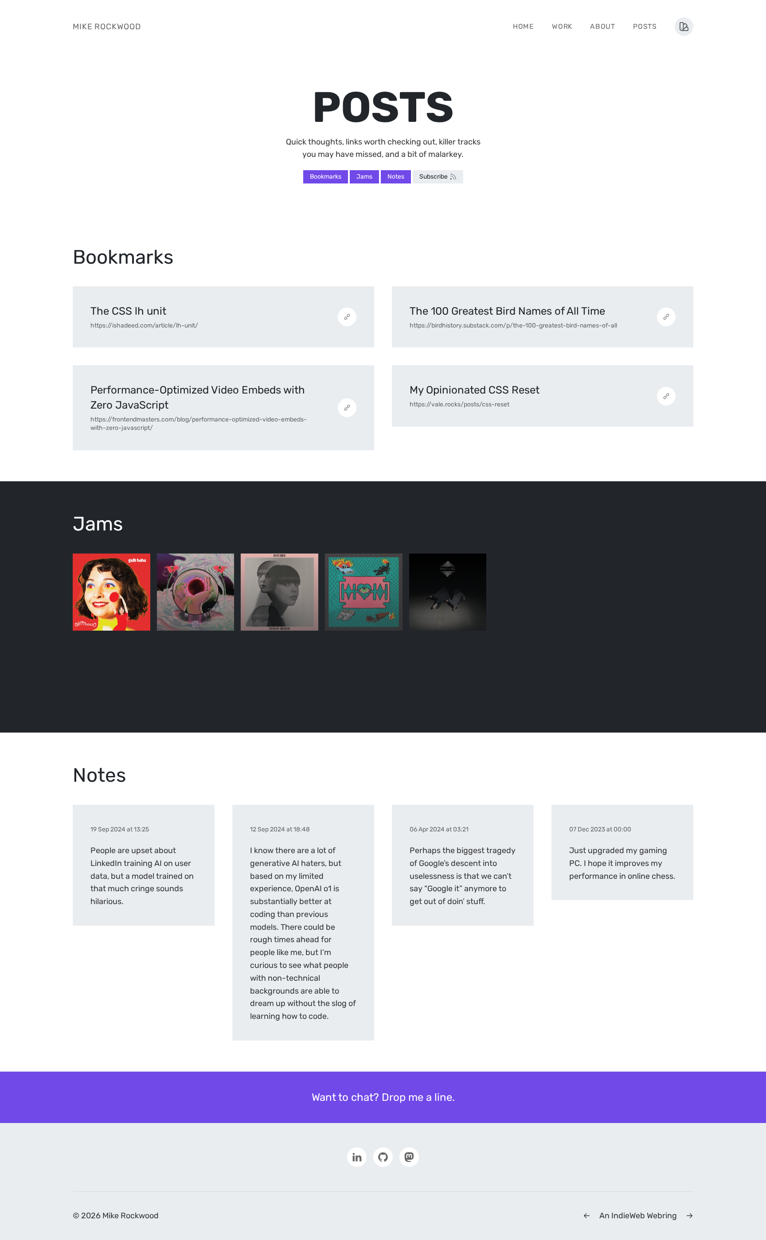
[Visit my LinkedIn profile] (357, 1157)
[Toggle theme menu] (684, 26)
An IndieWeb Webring (638, 1216)
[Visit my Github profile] (383, 1157)
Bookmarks (325, 176)
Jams (364, 176)
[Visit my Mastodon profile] (409, 1157)
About (602, 26)
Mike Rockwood (107, 26)
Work (562, 26)
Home (523, 26)
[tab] (111, 592)
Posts (645, 26)
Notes (395, 176)
